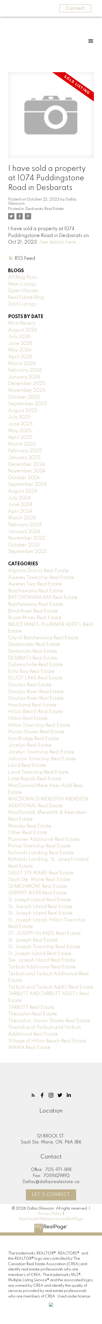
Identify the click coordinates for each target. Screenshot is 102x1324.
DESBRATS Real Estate (32, 658)
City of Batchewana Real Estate (43, 638)
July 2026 (19, 336)
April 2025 (20, 437)
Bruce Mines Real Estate (34, 617)
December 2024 (26, 464)
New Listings (22, 284)
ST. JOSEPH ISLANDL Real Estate (44, 933)
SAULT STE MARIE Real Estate (40, 873)
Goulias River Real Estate (36, 698)
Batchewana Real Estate (35, 604)
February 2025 (25, 451)
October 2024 (24, 478)
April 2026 (20, 357)
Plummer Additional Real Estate (44, 839)
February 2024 (25, 525)
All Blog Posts (22, 277)
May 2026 (19, 350)
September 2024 (27, 484)
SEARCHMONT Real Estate (37, 886)
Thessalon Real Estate (32, 1014)
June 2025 (20, 424)
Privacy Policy (50, 1214)
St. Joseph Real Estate (33, 940)
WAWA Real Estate (29, 1047)
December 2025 (26, 383)
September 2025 (27, 404)
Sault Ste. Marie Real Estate (39, 879)
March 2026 (22, 363)
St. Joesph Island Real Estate (40, 906)
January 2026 (24, 377)
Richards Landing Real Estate (40, 853)
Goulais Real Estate (30, 685)
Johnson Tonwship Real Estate (42, 759)
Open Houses (23, 290)
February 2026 (25, 370)
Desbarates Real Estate (34, 644)
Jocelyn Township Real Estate (41, 752)
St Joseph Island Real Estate (39, 900)
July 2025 (19, 417)
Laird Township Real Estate (38, 772)
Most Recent (21, 323)
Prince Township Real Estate (39, 846)
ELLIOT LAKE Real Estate (35, 678)
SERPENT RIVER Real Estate (37, 893)
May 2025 (20, 431)
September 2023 (27, 551)
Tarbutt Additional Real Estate (42, 967)
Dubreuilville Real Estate (35, 664)
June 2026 (20, 343)
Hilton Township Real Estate (39, 725)
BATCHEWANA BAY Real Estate (43, 597)
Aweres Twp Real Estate (35, 584)
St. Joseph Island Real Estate (40, 913)
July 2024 (19, 498)
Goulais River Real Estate (36, 691)
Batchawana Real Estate (35, 591)
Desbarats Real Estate (44, 209)
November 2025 (27, 390)
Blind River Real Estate (33, 611)
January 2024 (24, 531)
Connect (75, 8)
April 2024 (20, 511)
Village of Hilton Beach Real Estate (47, 1041)
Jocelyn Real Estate (30, 745)
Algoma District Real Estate (38, 570)
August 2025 (22, 410)
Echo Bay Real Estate (31, 671)
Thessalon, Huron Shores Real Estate (49, 1021)
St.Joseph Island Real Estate (39, 953)
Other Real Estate (27, 832)
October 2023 (24, 545)
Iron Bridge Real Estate (33, 738)
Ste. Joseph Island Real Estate (41, 960)
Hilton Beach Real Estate (35, 711)
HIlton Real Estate (28, 718)
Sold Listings (22, 304)
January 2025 (24, 457)
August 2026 (22, 330)
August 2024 (22, 491)
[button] (33, 1095)
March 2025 (22, 444)
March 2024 (22, 518)
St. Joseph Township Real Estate (44, 947)
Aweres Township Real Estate (41, 577)
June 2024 (20, 504)
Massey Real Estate (29, 826)
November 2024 (26, 471)
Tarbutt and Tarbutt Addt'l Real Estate (50, 987)
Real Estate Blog (26, 297)
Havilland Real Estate (32, 705)
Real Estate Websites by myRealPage (51, 1219)
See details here (57, 242)
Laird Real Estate (27, 765)
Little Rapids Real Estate (35, 779)
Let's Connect (51, 1195)
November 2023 (26, 538)
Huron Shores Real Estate (36, 732)
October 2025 (24, 397)
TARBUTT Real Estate (31, 1007)
